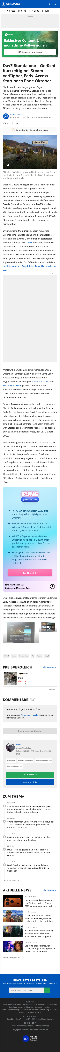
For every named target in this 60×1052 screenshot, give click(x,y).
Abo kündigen (51, 1004)
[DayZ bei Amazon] (10, 678)
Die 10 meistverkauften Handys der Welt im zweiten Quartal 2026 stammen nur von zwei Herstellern (39, 904)
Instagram (29, 1025)
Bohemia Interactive (44, 760)
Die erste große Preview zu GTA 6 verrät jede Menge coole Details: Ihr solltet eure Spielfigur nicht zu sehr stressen (40, 951)
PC (33, 656)
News (14, 656)
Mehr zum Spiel (30, 782)
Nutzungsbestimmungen (11, 1009)
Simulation (11, 760)
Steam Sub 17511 (40, 381)
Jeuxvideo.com (48, 1019)
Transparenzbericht (34, 1012)
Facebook (21, 1025)
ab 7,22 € (22, 681)
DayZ (29, 242)
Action (39, 656)
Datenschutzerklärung (40, 1009)
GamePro (19, 1019)
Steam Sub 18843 (12, 385)
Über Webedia (39, 1004)
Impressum (6, 1004)
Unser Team (16, 1004)
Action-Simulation (25, 760)
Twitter (13, 1025)
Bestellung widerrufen (17, 1007)
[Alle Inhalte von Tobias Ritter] (6, 116)
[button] (49, 4)
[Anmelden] (47, 990)
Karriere (30, 1007)
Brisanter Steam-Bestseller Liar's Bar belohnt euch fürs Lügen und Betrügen (29, 839)
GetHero (37, 1019)
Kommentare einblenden (30, 730)
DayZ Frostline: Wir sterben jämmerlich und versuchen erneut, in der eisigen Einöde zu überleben (28, 868)
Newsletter (39, 1007)
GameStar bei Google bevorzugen (32, 130)
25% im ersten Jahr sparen (30, 52)
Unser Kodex (27, 1004)
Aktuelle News (17, 890)
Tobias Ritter (16, 114)
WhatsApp (45, 1025)
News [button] (23, 11)
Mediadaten (26, 1009)
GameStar (10, 1019)
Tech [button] (47, 11)
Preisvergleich (17, 667)
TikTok (37, 1025)
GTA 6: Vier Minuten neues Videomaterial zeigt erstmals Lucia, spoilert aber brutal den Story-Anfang (39, 920)
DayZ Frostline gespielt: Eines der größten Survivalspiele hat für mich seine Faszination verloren (29, 852)
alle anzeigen (49, 667)
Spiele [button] (12, 11)
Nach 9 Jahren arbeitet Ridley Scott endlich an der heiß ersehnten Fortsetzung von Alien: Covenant (39, 935)
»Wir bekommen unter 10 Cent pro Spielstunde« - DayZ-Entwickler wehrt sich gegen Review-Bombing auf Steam (30, 824)
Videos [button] (35, 11)
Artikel (6, 656)
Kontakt (47, 1007)
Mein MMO (28, 1019)
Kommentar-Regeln (29, 714)
